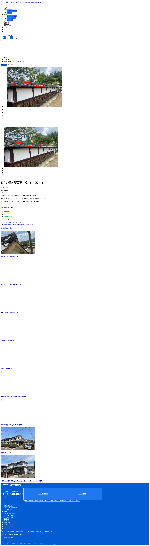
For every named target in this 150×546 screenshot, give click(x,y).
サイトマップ (7, 31)
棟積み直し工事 (6, 453)
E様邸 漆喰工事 (6, 369)
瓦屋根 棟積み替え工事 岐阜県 (12, 425)
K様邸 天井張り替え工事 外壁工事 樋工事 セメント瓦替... (22, 481)
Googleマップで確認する (8, 537)
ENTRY (83, 493)
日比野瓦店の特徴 (12, 11)
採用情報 (6, 24)
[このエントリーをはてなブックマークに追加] (4, 215)
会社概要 (9, 13)
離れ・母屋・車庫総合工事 (9, 313)
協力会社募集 (7, 26)
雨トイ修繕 (10, 20)
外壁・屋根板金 (11, 18)
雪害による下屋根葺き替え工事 (11, 285)
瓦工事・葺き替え (12, 16)
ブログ (6, 28)
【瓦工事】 (4, 65)
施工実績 (6, 22)
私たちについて (8, 9)
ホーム (6, 7)
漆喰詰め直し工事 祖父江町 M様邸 (13, 397)
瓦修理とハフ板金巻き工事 (9, 257)
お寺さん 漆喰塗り (7, 341)
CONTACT (6, 41)
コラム (6, 29)
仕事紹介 (6, 14)
